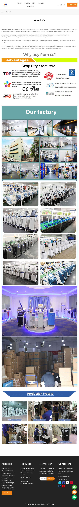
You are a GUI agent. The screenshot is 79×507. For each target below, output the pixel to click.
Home (19, 3)
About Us (41, 3)
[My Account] (64, 5)
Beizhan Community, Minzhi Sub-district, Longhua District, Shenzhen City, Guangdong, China (65, 471)
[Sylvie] (74, 487)
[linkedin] (59, 486)
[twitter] (67, 482)
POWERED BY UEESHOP (47, 504)
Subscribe (50, 478)
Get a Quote (72, 5)
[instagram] (63, 482)
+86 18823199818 (63, 479)
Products (27, 3)
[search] (57, 5)
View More (6, 493)
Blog (33, 3)
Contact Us (30, 6)
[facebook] (59, 482)
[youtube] (63, 486)
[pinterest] (71, 482)
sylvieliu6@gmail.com (64, 476)
